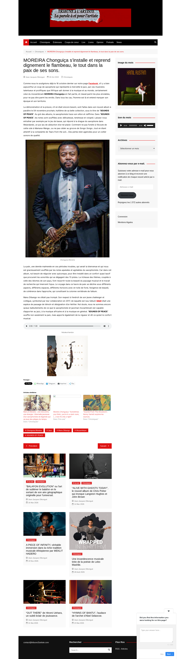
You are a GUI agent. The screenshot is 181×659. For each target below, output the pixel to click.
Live (83, 42)
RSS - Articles (121, 649)
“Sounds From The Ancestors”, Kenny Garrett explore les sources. (95, 414)
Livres (91, 42)
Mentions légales (125, 222)
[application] (136, 125)
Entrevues (57, 42)
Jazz (50, 430)
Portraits (110, 42)
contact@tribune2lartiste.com (36, 642)
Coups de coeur (72, 42)
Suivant (103, 446)
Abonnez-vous (127, 195)
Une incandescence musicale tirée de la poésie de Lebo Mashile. (88, 562)
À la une (30, 482)
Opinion (100, 42)
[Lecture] (121, 125)
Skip (162, 654)
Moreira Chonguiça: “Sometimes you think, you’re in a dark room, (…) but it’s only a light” (66, 414)
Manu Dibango (64, 430)
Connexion (122, 217)
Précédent (33, 446)
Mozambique (81, 430)
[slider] (150, 125)
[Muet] (145, 125)
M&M (99, 301)
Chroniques (45, 42)
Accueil (33, 42)
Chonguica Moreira (34, 430)
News (119, 42)
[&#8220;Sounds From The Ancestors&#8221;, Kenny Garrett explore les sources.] (97, 402)
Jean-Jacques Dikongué (35, 77)
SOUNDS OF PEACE (35, 435)
